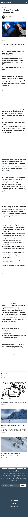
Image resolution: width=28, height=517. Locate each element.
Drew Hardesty (6, 2)
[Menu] (26, 2)
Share (23, 17)
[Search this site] (24, 2)
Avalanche (4, 7)
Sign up (14, 503)
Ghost (16, 506)
